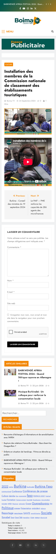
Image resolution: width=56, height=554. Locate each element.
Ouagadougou (40, 503)
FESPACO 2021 (39, 496)
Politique (8, 507)
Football (4, 500)
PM (51, 504)
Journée (29, 500)
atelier (11, 487)
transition (26, 517)
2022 (5, 486)
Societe (46, 512)
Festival (48, 496)
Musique (15, 504)
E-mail (11, 292)
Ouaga (28, 503)
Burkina (20, 486)
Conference (17, 491)
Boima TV (11, 100)
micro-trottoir (45, 500)
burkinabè (30, 487)
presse (17, 508)
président (36, 508)
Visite (32, 517)
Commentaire (14, 247)
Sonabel (6, 517)
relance (43, 508)
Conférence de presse (35, 491)
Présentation (26, 508)
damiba (12, 495)
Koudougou (37, 500)
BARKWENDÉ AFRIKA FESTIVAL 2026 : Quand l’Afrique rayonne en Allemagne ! (23, 4)
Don (17, 496)
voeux (37, 517)
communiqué (6, 491)
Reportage (7, 513)
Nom (10, 280)
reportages (18, 513)
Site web (11, 303)
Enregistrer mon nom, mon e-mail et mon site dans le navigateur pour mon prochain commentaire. (27, 318)
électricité (43, 518)
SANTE (26, 513)
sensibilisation (35, 513)
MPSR (10, 504)
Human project (21, 500)
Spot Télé (18, 517)
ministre (4, 504)
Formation (11, 499)
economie (22, 496)
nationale (22, 504)
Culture (8, 64)
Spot (12, 517)
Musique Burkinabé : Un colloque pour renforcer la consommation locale (32, 395)
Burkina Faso (43, 486)
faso (30, 495)
